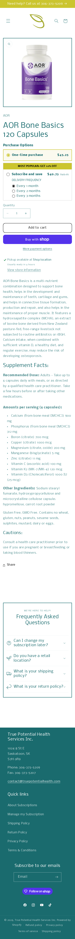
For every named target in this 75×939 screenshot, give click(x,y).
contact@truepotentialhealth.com (34, 781)
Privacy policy (54, 925)
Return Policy (17, 832)
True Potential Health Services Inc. (35, 920)
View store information (24, 270)
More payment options (37, 248)
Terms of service (28, 931)
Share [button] (11, 564)
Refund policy (34, 925)
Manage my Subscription (26, 814)
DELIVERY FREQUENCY (27, 180)
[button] (8, 21)
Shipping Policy (19, 823)
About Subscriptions (22, 805)
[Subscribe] (56, 877)
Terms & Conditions (22, 850)
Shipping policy (51, 931)
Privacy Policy (18, 841)
